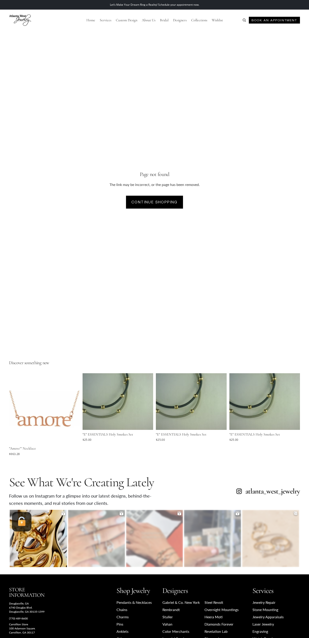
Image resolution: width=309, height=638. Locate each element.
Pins (119, 624)
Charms (122, 617)
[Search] (244, 20)
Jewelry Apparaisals (268, 617)
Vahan (167, 624)
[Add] (73, 437)
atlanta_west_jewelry (272, 491)
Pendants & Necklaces (134, 602)
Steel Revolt (213, 602)
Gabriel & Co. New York (181, 602)
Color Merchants (175, 631)
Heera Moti (213, 617)
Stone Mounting (265, 609)
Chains (121, 609)
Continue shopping (154, 202)
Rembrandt (171, 609)
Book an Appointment (274, 20)
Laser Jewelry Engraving (263, 627)
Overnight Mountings (221, 609)
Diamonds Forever (218, 624)
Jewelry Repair (264, 602)
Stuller (167, 617)
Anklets (122, 631)
